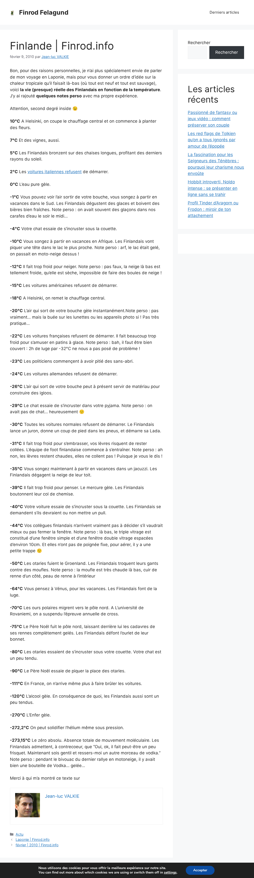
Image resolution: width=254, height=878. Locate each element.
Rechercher (199, 42)
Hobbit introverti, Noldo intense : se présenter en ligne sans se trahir (212, 188)
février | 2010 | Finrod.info (37, 845)
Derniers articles (224, 12)
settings (170, 872)
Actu (19, 834)
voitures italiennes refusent (55, 171)
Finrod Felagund (43, 12)
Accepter (200, 870)
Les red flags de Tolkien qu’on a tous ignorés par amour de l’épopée (212, 140)
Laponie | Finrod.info (33, 839)
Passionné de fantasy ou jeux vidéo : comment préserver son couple (212, 119)
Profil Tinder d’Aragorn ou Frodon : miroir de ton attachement (213, 209)
